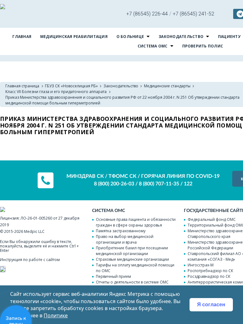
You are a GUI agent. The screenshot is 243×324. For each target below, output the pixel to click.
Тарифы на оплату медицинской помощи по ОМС (135, 267)
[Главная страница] (2, 7)
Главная (21, 36)
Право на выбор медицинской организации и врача (124, 239)
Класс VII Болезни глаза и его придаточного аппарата (56, 91)
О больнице (130, 36)
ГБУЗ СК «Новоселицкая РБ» (71, 86)
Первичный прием (113, 276)
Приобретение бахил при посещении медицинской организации (132, 250)
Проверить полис (202, 46)
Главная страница (22, 86)
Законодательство (181, 36)
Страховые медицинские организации (132, 259)
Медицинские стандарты (167, 86)
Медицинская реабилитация (74, 36)
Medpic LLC (34, 231)
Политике (56, 315)
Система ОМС (153, 46)
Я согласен (211, 304)
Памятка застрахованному (121, 231)
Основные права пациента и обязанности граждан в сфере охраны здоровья (136, 222)
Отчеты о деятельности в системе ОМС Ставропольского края (132, 284)
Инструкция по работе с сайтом (30, 259)
